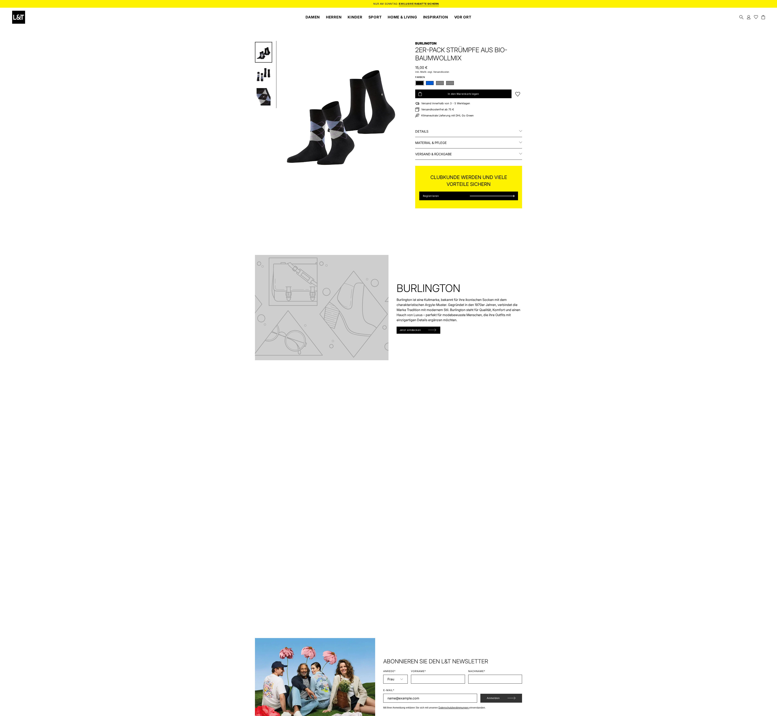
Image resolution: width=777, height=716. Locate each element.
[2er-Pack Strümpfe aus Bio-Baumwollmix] (263, 52)
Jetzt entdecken (410, 329)
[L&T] (18, 17)
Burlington (425, 43)
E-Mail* (388, 690)
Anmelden (493, 698)
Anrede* (389, 671)
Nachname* (476, 671)
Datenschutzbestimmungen (453, 707)
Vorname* (418, 671)
